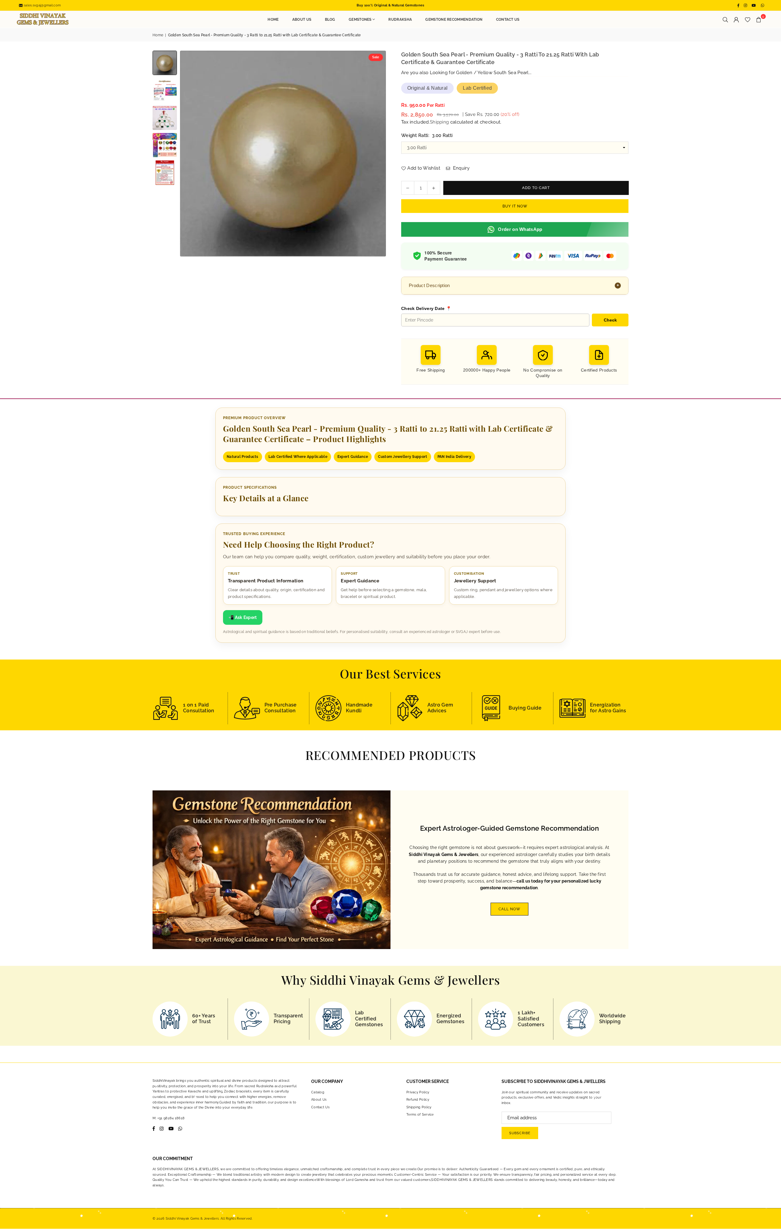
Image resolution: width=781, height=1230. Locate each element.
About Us (301, 19)
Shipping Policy (419, 1107)
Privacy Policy (417, 1092)
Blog (330, 19)
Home (273, 19)
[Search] (725, 19)
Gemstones (360, 19)
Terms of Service (420, 1115)
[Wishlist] (747, 19)
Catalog (317, 1092)
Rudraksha (400, 19)
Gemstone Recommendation (453, 19)
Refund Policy (417, 1100)
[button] (758, 19)
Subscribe (520, 1133)
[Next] (377, 153)
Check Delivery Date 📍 (426, 308)
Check (610, 320)
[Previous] (188, 153)
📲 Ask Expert (243, 617)
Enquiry (460, 168)
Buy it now (514, 206)
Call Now (509, 909)
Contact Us (508, 19)
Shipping (439, 122)
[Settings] (736, 19)
